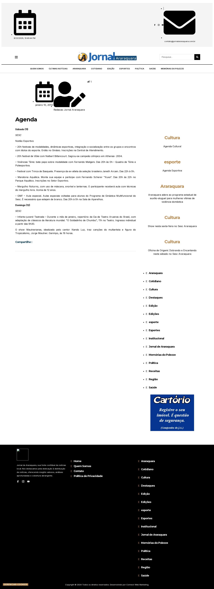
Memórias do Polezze (172, 68)
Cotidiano (96, 68)
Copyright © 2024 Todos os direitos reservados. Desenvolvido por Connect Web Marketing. (107, 584)
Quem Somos (37, 68)
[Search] (197, 57)
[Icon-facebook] (155, 25)
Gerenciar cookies (15, 584)
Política (139, 68)
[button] (16, 57)
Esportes (124, 68)
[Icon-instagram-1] (159, 25)
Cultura (172, 137)
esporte (172, 161)
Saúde (152, 68)
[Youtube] (162, 25)
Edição (110, 68)
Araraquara (79, 68)
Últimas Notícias (58, 68)
